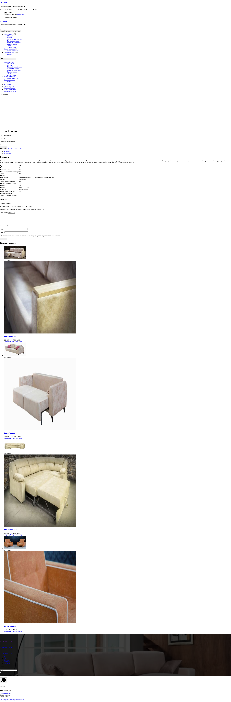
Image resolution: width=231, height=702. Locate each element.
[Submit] (0, 672)
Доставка (6, 660)
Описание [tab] (7, 151)
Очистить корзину (5, 693)
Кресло (9, 37)
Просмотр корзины (6, 699)
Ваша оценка (4, 212)
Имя (2, 229)
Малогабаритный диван (14, 39)
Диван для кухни (12, 50)
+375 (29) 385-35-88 (6, 641)
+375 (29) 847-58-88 (6, 647)
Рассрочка (7, 661)
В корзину (3, 146)
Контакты (7, 663)
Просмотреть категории (13, 31)
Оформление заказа (18, 699)
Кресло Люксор (10, 626)
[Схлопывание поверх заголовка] (0, 57)
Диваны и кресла (9, 34)
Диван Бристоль (10, 336)
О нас (5, 657)
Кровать (9, 54)
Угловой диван (11, 47)
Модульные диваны (13, 41)
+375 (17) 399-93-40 (6, 653)
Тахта (9, 45)
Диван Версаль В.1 (11, 530)
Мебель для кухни (9, 49)
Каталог (6, 658)
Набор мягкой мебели (14, 42)
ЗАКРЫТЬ (20, 14)
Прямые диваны (12, 44)
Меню (2, 31)
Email (2, 232)
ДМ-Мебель (11, 36)
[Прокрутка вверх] (3, 680)
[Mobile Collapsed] (15, 34)
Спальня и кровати (9, 52)
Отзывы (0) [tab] (7, 153)
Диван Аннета (9, 433)
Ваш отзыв (4, 226)
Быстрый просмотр (16, 341)
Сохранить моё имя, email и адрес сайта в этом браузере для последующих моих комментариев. (31, 236)
